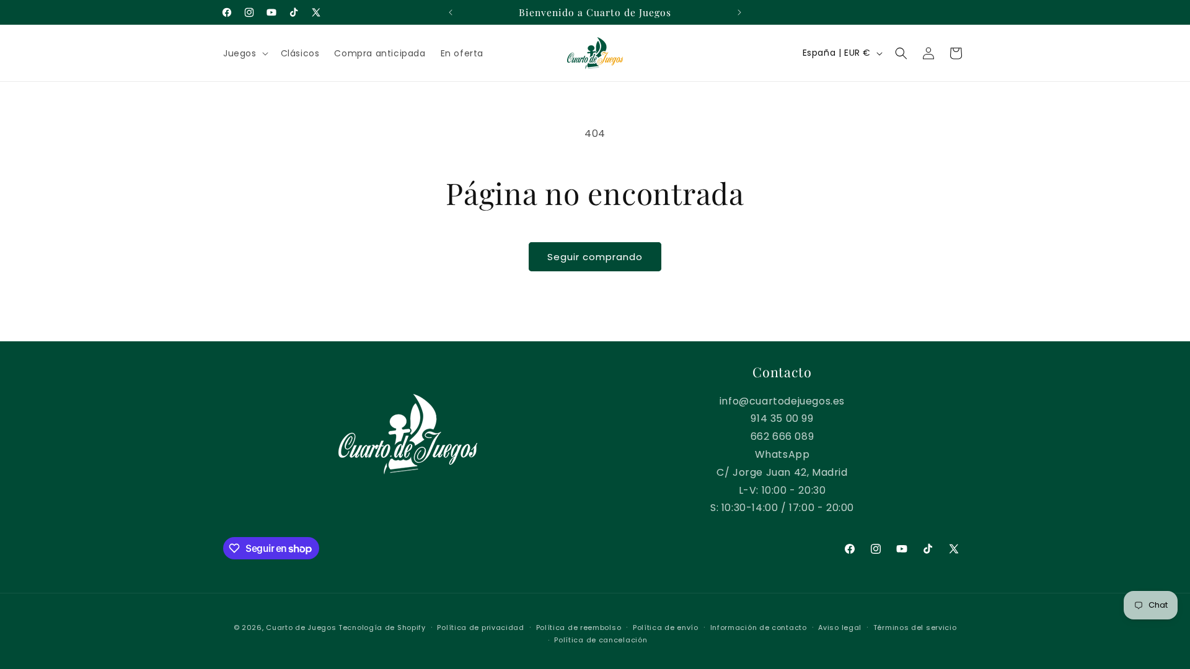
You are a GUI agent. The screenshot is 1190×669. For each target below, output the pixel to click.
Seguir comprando (595, 256)
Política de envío (666, 627)
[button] (244, 53)
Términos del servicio (915, 627)
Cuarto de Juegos (301, 627)
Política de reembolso (579, 627)
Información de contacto (758, 627)
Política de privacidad (480, 627)
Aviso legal (840, 627)
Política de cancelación (600, 640)
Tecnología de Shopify (382, 627)
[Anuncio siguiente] (739, 12)
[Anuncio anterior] (450, 12)
